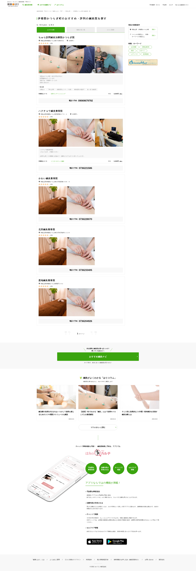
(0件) (51, 43)
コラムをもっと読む (98, 427)
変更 (153, 29)
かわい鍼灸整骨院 (48, 178)
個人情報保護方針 (103, 559)
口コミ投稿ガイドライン (73, 559)
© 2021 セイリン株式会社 (98, 566)
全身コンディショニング (58, 93)
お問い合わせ (149, 559)
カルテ (171, 5)
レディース (134, 54)
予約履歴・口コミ (154, 5)
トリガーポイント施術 (57, 161)
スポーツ (142, 50)
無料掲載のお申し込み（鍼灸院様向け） (127, 559)
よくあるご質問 (55, 559)
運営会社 (161, 559)
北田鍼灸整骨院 (47, 229)
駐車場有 (146, 54)
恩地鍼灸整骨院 (47, 280)
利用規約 (89, 559)
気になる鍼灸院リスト (182, 5)
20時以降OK (145, 47)
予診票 (164, 5)
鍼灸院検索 (29, 5)
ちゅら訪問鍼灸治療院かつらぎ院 (57, 37)
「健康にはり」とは (38, 559)
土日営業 (133, 47)
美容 (132, 50)
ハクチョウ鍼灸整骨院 (51, 111)
